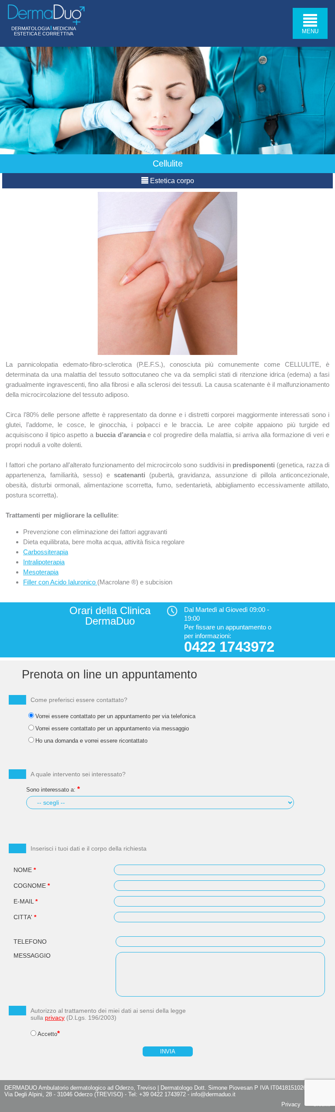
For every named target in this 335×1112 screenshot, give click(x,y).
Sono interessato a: (50, 789)
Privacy (291, 1104)
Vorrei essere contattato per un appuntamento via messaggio (112, 728)
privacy (55, 1017)
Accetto (47, 1034)
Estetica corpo (171, 180)
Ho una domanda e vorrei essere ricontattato (91, 740)
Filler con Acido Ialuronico (60, 582)
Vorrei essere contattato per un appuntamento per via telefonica (115, 716)
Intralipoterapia (44, 562)
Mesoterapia (40, 572)
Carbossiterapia (45, 552)
